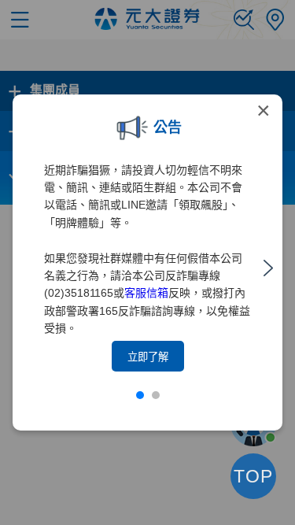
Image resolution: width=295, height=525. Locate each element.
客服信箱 (146, 293)
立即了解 (147, 357)
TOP (253, 476)
